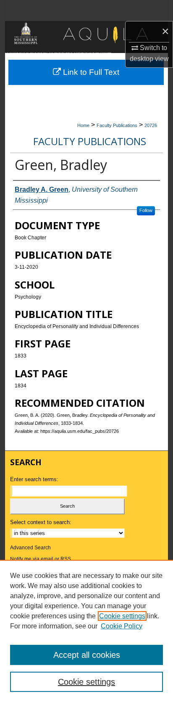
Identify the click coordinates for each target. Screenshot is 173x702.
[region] (86, 631)
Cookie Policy (121, 626)
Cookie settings (122, 616)
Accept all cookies (86, 655)
